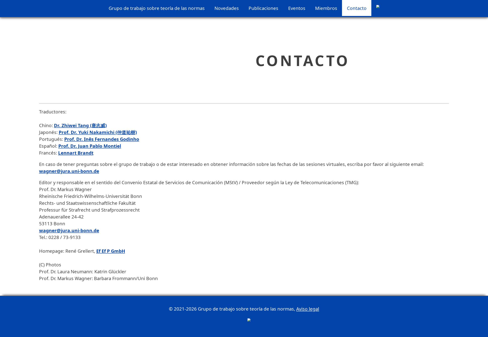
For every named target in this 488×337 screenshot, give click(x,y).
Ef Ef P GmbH (110, 251)
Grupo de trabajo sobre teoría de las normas (157, 8)
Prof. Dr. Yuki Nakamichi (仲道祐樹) (98, 132)
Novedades (226, 8)
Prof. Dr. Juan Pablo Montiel (89, 146)
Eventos (296, 8)
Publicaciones (263, 8)
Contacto (357, 8)
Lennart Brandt (75, 153)
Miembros (326, 8)
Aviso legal (307, 309)
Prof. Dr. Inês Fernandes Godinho (101, 139)
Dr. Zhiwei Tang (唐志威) (80, 125)
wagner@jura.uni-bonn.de (69, 171)
